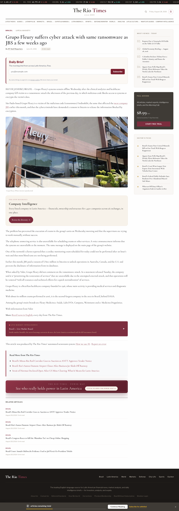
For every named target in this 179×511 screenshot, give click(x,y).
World (112, 22)
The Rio (89, 10)
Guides (19, 22)
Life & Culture (132, 22)
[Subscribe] (170, 11)
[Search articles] (146, 11)
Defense (142, 477)
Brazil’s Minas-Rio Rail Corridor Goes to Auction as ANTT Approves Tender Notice (52, 360)
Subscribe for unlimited (138, 507)
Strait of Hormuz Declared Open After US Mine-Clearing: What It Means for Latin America (55, 370)
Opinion (170, 477)
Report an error (98, 344)
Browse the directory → (21, 220)
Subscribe (117, 71)
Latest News (10, 22)
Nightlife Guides (147, 22)
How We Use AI (74, 496)
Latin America (77, 22)
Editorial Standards (58, 496)
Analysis (121, 22)
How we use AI (83, 344)
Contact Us (44, 496)
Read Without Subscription (124, 496)
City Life (152, 477)
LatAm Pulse (30, 22)
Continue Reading (117, 507)
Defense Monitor (101, 22)
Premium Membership (102, 496)
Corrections (87, 496)
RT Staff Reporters (15, 49)
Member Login (142, 496)
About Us (34, 496)
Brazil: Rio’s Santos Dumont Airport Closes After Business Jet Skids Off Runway (50, 365)
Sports (88, 22)
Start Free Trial (153, 124)
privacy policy (35, 80)
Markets (40, 22)
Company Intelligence (165, 22)
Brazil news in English (22, 315)
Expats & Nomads (62, 22)
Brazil (49, 22)
